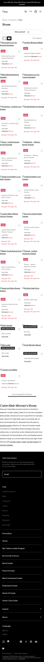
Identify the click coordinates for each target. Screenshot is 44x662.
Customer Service (8, 491)
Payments (6, 520)
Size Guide (6, 525)
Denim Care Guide (10, 600)
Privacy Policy (6, 653)
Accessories (13, 20)
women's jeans (32, 442)
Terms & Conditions (21, 653)
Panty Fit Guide (8, 571)
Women (4, 20)
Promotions (7, 533)
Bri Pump (27, 332)
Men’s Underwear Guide (12, 578)
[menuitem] (30, 11)
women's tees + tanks (18, 442)
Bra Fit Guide (7, 563)
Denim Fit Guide (8, 593)
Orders (4, 506)
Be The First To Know (10, 556)
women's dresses (6, 445)
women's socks (5, 425)
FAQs (4, 496)
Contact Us (6, 501)
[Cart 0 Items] (35, 11)
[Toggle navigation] (40, 11)
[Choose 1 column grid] (4, 38)
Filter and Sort (20, 32)
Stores (5, 541)
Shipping (5, 515)
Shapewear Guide (9, 585)
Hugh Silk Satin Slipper (31, 358)
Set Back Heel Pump (30, 300)
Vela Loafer (5, 353)
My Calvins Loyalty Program (13, 548)
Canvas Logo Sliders (8, 380)
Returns (5, 510)
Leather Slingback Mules (32, 53)
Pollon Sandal (6, 333)
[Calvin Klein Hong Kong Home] (5, 11)
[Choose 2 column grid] (9, 38)
